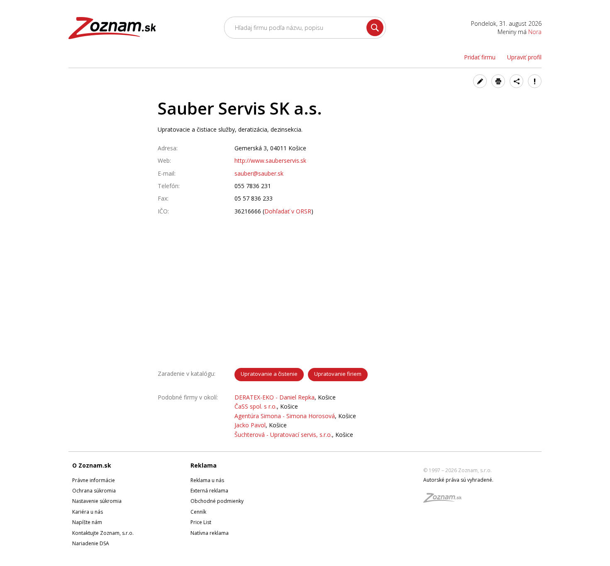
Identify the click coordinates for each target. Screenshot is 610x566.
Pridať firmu (479, 57)
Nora (535, 32)
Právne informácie (93, 480)
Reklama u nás (207, 480)
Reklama (203, 465)
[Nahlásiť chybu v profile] (535, 81)
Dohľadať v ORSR (287, 211)
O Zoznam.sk (91, 465)
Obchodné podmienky (217, 501)
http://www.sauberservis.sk (270, 160)
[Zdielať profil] (516, 81)
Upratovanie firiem (337, 373)
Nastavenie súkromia (97, 501)
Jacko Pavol (250, 425)
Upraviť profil (524, 57)
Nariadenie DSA (90, 543)
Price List (200, 522)
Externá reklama (209, 490)
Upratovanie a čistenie (269, 373)
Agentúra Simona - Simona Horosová (284, 416)
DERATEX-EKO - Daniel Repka (274, 397)
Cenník (198, 511)
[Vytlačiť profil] (498, 81)
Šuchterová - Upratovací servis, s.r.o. (283, 435)
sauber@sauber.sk (258, 173)
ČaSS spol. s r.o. (255, 406)
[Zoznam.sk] (445, 500)
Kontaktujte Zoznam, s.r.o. (103, 533)
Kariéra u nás (87, 511)
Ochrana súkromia (94, 490)
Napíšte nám (87, 522)
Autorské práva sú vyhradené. (458, 479)
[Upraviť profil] (480, 81)
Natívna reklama (209, 533)
